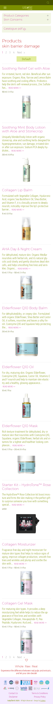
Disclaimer (13, 696)
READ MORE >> (15, 88)
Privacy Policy (40, 696)
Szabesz (43, 701)
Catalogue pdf (13, 29)
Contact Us (13, 693)
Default (26, 59)
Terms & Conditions (40, 693)
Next (19, 52)
